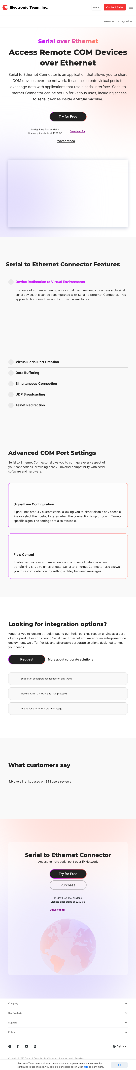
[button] (68, 282)
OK (119, 1065)
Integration (125, 21)
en (95, 7)
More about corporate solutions (70, 659)
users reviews (61, 781)
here (86, 1066)
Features (109, 21)
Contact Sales (114, 7)
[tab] (68, 282)
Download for (77, 131)
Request (26, 659)
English (120, 1046)
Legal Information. (76, 1058)
